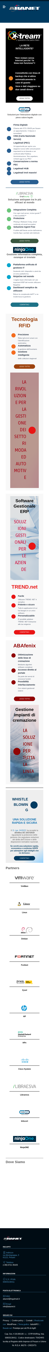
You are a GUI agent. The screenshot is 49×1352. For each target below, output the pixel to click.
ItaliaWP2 (34, 1324)
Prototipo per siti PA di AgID (24, 1328)
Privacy (6, 1320)
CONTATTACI (24, 305)
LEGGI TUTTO (24, 98)
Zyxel (24, 990)
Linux (24, 912)
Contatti (29, 1320)
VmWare (24, 886)
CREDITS (32, 1345)
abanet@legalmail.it (11, 1299)
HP (24, 1016)
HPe (24, 1043)
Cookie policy (17, 1320)
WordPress (11, 1324)
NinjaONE (24, 1147)
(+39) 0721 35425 (10, 1265)
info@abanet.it (9, 1307)
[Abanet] (24, 8)
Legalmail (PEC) (21, 143)
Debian (24, 939)
